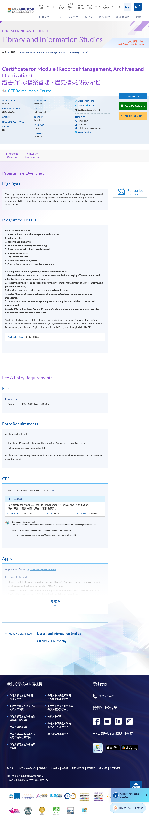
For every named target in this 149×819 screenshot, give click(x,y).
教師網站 (55, 768)
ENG (48, 7)
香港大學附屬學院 (19, 727)
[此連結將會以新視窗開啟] (113, 747)
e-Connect (135, 192)
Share (81, 105)
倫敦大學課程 (54, 716)
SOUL (97, 7)
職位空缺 (11, 768)
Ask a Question (85, 132)
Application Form (86, 101)
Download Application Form (43, 569)
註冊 (139, 6)
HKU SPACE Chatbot (131, 807)
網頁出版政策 (78, 768)
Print (91, 105)
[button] (118, 6)
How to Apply (132, 96)
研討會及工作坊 (70, 6)
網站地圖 (103, 768)
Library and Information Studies (52, 39)
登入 (129, 6)
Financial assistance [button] (13, 122)
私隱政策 (91, 768)
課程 (12, 52)
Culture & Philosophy (51, 641)
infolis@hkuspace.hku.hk (89, 128)
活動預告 (62, 6)
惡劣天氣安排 (106, 6)
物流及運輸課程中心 (57, 734)
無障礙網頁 (115, 768)
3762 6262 (106, 696)
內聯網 (65, 768)
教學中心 (81, 6)
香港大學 (41, 6)
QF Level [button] (6, 117)
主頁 (4, 52)
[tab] (55, 173)
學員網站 (89, 6)
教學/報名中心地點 (27, 768)
